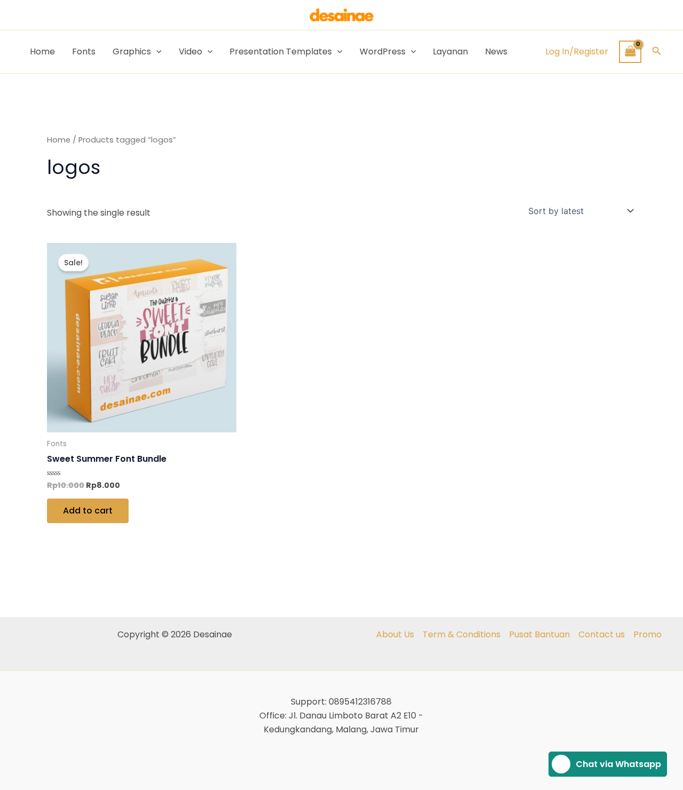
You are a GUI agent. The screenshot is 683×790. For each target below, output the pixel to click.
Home (42, 51)
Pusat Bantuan (539, 634)
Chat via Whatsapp (618, 764)
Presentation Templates (280, 51)
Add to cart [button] (88, 510)
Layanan (450, 51)
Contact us (601, 634)
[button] (657, 51)
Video (190, 51)
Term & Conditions (462, 634)
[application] (156, 51)
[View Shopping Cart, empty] (630, 51)
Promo (647, 634)
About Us (395, 634)
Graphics (132, 51)
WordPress (383, 51)
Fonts (84, 51)
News (496, 51)
